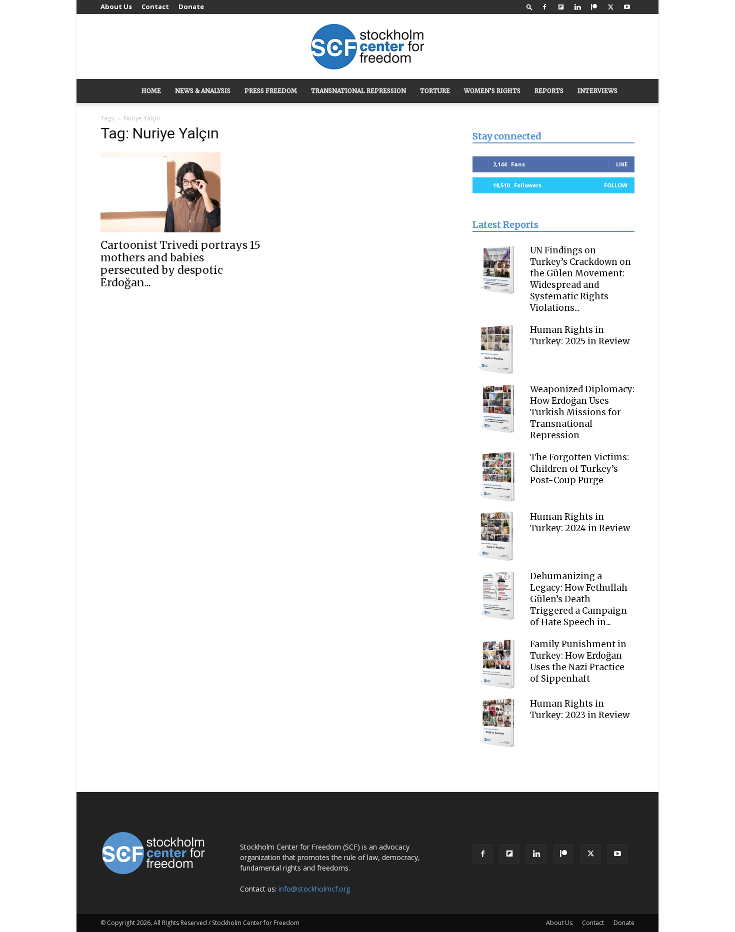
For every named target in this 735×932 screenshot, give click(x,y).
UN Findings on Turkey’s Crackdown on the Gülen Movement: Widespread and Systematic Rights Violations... (580, 279)
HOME (151, 90)
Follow (616, 185)
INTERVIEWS (598, 90)
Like (622, 164)
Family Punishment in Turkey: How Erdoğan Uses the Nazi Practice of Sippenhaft (578, 661)
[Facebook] (544, 7)
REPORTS (549, 90)
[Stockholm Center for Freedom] (367, 47)
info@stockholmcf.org (314, 889)
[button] (529, 6)
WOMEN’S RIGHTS (492, 90)
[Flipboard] (561, 7)
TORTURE (435, 90)
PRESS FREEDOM (270, 90)
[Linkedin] (577, 7)
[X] (610, 7)
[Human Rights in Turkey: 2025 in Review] (497, 349)
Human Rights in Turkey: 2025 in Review (580, 335)
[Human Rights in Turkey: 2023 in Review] (497, 723)
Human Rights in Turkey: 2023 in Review (580, 709)
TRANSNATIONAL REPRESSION (358, 90)
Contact (155, 6)
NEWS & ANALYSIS (202, 90)
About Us (116, 6)
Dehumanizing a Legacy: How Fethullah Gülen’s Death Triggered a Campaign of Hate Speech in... (579, 599)
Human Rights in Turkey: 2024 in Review (580, 522)
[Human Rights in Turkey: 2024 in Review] (497, 536)
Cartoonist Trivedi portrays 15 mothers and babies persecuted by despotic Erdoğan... (180, 263)
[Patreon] (594, 7)
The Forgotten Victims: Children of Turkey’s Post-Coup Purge (579, 469)
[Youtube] (627, 7)
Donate (191, 6)
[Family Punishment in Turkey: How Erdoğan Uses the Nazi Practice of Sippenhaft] (497, 664)
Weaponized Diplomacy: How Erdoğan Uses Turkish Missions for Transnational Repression (582, 412)
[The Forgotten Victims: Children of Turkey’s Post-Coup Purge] (497, 477)
